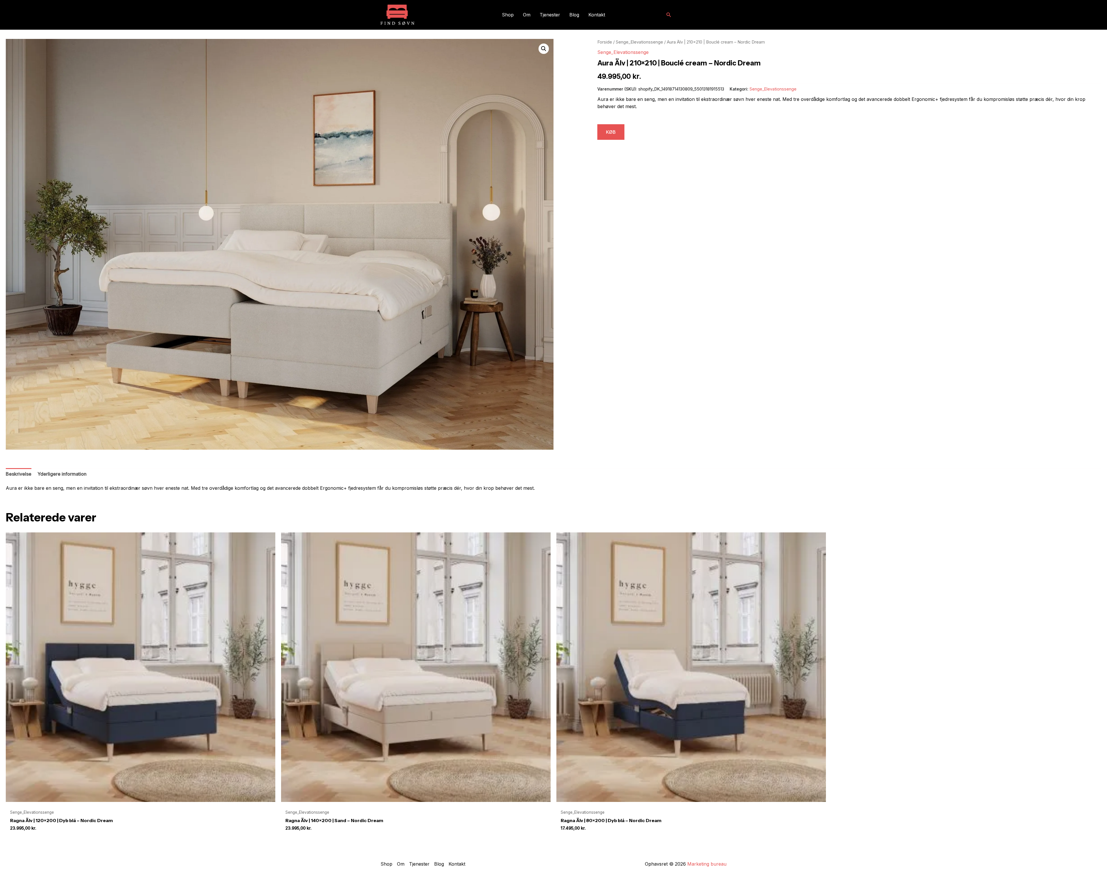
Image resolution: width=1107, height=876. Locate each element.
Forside (604, 42)
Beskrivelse (18, 474)
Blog (574, 15)
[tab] (18, 474)
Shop (508, 15)
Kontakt (596, 15)
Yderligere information (61, 474)
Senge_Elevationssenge (639, 42)
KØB (611, 132)
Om (526, 15)
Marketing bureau (706, 864)
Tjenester (550, 15)
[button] (668, 14)
